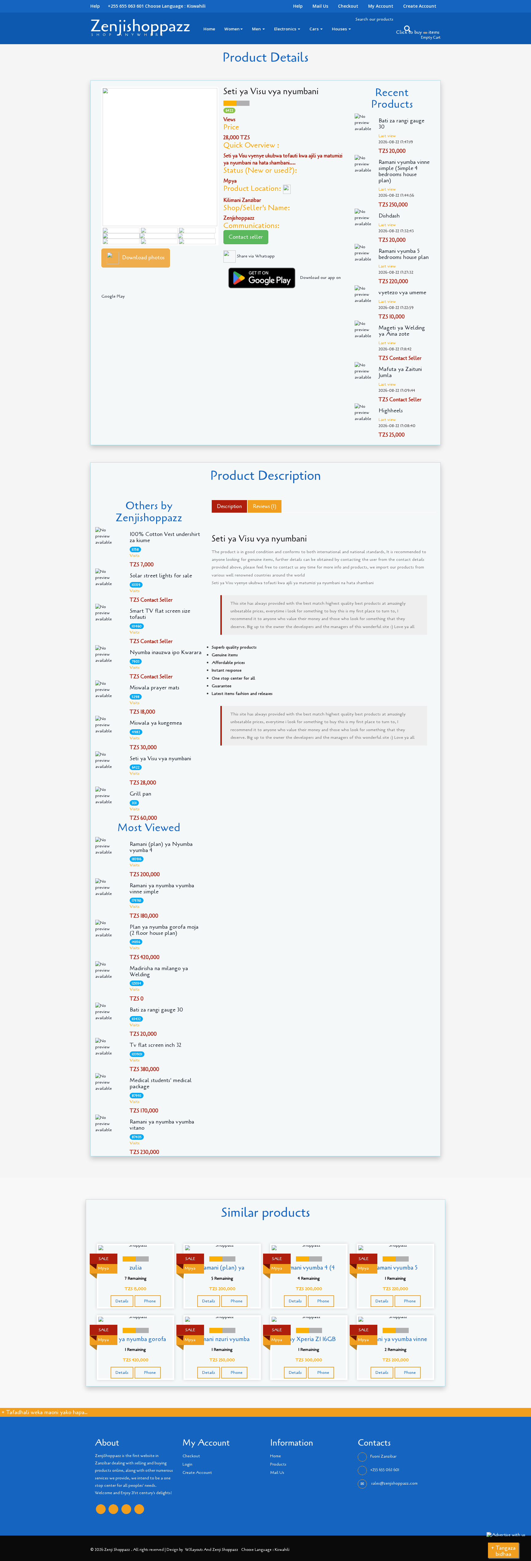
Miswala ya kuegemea (156, 723)
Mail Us (320, 6)
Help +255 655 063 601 (117, 6)
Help (298, 6)
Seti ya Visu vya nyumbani (160, 759)
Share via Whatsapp (255, 256)
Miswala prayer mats (154, 688)
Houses (340, 29)
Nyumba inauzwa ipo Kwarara (166, 652)
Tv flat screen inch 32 (155, 1045)
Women (232, 29)
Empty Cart (431, 37)
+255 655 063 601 (384, 1470)
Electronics (285, 29)
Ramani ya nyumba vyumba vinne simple (162, 889)
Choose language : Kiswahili (175, 6)
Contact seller (246, 237)
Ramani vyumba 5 (395, 1267)
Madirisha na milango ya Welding (159, 972)
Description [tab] (229, 506)
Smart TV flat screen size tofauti (160, 614)
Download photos (143, 257)
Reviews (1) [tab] (264, 506)
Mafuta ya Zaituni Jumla (400, 372)
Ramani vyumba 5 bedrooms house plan (404, 254)
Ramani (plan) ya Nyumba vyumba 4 (161, 847)
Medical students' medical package (161, 1083)
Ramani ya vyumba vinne (395, 1339)
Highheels (391, 411)
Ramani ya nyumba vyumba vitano (162, 1125)
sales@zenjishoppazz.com (394, 1483)
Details (122, 1301)
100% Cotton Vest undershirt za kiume (165, 537)
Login (187, 1464)
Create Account (419, 6)
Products (278, 1464)
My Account (380, 6)
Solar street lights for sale (161, 576)
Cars (314, 29)
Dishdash (389, 216)
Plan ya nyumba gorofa (135, 1339)
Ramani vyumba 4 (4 (309, 1267)
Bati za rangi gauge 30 (401, 124)
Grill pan (140, 794)
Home (209, 29)
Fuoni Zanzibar (383, 1456)
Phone (149, 1301)
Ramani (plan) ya (222, 1267)
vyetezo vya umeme (402, 293)
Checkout (348, 6)
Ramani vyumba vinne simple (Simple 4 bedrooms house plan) (404, 171)
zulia (135, 1267)
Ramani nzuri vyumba (222, 1339)
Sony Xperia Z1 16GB (309, 1339)
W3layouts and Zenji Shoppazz (211, 1549)
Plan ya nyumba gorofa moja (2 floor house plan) (164, 930)
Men (257, 29)
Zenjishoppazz (140, 26)
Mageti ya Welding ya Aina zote (402, 331)
